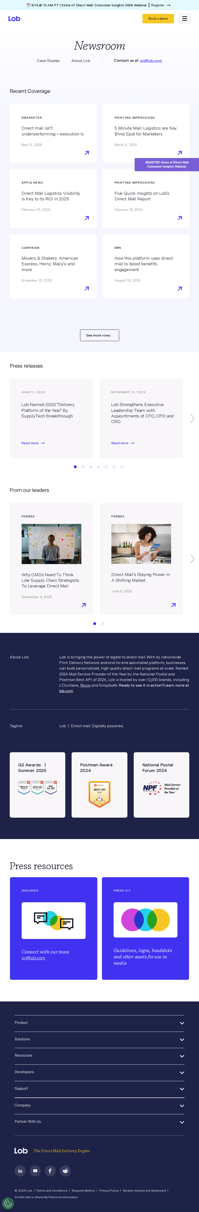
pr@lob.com (151, 60)
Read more (30, 443)
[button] (185, 18)
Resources (24, 1055)
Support (21, 1088)
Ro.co (85, 685)
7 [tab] (121, 466)
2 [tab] (83, 466)
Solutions (22, 1039)
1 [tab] (75, 466)
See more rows (98, 335)
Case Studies (48, 60)
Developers (24, 1072)
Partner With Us (28, 1121)
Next (192, 418)
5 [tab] (106, 466)
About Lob (80, 60)
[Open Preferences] (8, 1203)
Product (21, 1022)
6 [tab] (114, 466)
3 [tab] (90, 466)
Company (23, 1105)
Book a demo (158, 18)
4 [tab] (98, 466)
